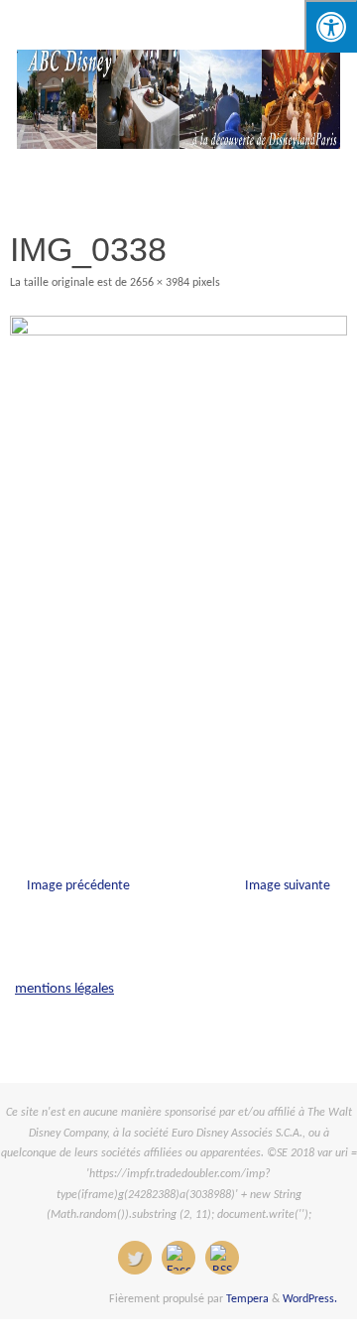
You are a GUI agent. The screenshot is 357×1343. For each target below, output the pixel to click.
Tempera (247, 1299)
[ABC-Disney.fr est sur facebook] (178, 1258)
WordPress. (310, 1299)
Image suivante (287, 885)
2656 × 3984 (159, 283)
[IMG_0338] (178, 569)
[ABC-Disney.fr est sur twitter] (135, 1258)
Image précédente (78, 885)
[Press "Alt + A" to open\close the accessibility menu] (330, 26)
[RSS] (222, 1258)
